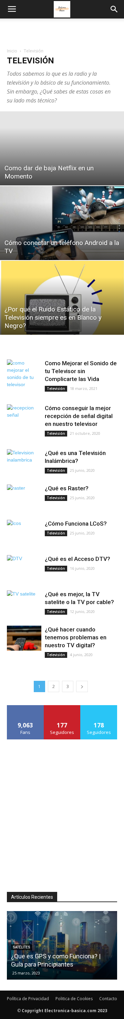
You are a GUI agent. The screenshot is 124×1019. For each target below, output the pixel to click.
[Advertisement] (62, 30)
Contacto (108, 999)
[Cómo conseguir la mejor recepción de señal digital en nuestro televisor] (24, 416)
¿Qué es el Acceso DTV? (77, 558)
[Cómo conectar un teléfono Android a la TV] (62, 223)
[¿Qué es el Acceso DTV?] (24, 567)
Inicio (12, 51)
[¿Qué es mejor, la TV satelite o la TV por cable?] (24, 602)
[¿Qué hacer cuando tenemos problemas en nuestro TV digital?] (24, 638)
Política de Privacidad (28, 999)
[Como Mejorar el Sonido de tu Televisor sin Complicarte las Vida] (24, 373)
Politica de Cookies (74, 999)
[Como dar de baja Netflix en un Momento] (62, 148)
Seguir (62, 707)
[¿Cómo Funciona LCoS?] (24, 532)
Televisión (56, 388)
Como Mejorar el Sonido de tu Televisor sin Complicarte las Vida (81, 371)
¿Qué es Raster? (67, 488)
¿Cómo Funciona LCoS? (76, 523)
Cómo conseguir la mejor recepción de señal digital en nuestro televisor (79, 416)
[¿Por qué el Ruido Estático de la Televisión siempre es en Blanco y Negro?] (62, 298)
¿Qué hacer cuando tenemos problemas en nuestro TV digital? (75, 637)
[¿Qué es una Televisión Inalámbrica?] (24, 461)
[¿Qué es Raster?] (24, 497)
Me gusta (25, 707)
